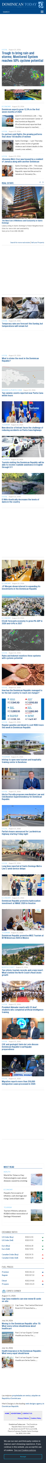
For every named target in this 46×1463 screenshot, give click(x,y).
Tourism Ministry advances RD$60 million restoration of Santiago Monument (16, 1213)
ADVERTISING (16, 1413)
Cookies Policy (36, 1418)
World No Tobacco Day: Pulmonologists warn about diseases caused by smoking (15, 1178)
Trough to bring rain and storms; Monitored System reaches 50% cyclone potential (22, 57)
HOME (7, 1413)
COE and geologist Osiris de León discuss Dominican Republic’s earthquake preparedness (20, 1047)
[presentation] (40, 182)
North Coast (8, 967)
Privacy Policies (23, 1418)
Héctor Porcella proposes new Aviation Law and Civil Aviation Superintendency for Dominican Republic (23, 797)
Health (7, 1172)
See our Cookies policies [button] (25, 1450)
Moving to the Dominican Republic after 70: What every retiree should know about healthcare (21, 1326)
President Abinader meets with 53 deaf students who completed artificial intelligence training (22, 1009)
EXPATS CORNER (14, 1291)
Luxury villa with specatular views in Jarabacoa (21, 220)
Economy (6, 106)
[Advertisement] (23, 26)
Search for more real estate (20, 242)
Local (4, 50)
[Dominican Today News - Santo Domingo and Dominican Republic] (23, 4)
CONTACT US (27, 1413)
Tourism (6, 425)
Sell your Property (37, 242)
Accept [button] (23, 1457)
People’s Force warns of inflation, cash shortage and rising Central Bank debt (15, 1196)
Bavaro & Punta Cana (12, 390)
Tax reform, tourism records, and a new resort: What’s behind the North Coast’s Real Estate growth (22, 972)
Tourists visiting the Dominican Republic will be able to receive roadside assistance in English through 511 (23, 465)
